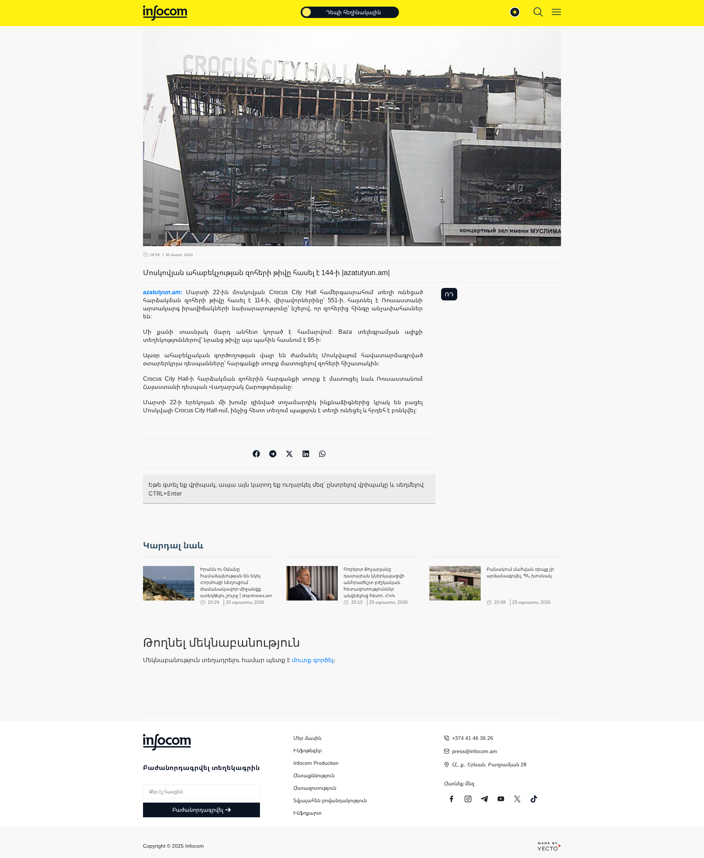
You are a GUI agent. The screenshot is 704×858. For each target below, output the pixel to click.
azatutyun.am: (164, 292)
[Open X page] (517, 799)
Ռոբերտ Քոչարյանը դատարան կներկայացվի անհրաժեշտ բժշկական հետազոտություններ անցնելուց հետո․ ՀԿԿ (374, 582)
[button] (256, 453)
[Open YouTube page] (501, 799)
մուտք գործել (312, 660)
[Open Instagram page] (468, 799)
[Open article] (168, 583)
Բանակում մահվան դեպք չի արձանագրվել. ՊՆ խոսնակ (520, 572)
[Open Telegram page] (484, 799)
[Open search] (538, 12)
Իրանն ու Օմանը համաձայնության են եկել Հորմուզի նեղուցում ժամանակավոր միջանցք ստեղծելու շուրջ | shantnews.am (236, 582)
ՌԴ (449, 294)
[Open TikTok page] (534, 799)
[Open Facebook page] (451, 799)
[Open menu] (556, 12)
